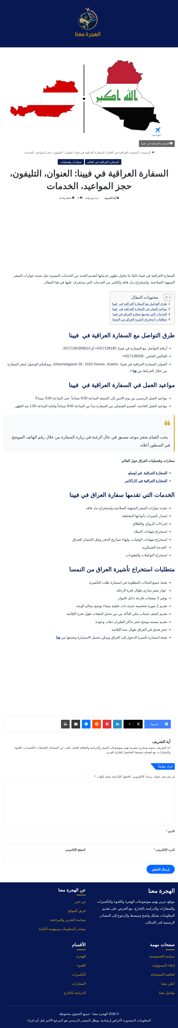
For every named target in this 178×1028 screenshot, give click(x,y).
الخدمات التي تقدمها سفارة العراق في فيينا (140, 314)
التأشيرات (79, 974)
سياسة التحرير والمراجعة (68, 920)
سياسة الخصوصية (162, 956)
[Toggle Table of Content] (165, 297)
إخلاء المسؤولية (163, 965)
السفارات (79, 983)
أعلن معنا (168, 983)
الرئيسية (146, 152)
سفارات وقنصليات (71, 162)
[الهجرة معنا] (89, 23)
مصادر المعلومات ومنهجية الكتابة (62, 929)
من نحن (80, 901)
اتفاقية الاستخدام (163, 974)
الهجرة (81, 956)
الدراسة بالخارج (75, 993)
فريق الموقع (77, 911)
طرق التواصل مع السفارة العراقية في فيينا (139, 303)
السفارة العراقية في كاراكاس (146, 481)
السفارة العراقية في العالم (122, 152)
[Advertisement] (89, 235)
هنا (133, 371)
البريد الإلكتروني (164, 849)
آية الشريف (110, 197)
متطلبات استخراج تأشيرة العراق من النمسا (139, 319)
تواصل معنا (167, 993)
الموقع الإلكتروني (75, 849)
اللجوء (81, 965)
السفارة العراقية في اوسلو (147, 473)
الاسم (170, 831)
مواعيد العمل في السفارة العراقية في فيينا (139, 309)
